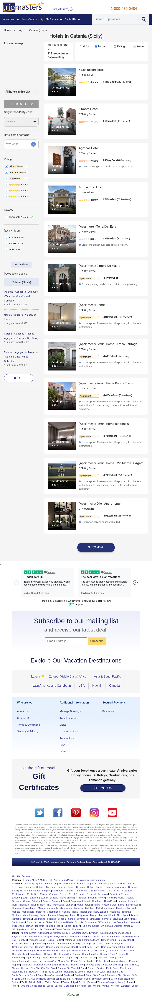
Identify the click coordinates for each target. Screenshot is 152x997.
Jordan (88, 904)
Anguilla (58, 883)
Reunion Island (19, 971)
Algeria (38, 883)
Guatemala (76, 901)
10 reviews (124, 435)
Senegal (62, 919)
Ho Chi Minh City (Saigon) (67, 954)
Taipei (32, 982)
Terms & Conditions (28, 724)
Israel (42, 904)
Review (141, 46)
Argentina (92, 883)
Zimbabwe (77, 929)
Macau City (63, 961)
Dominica (103, 894)
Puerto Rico (115, 915)
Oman (43, 915)
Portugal (103, 915)
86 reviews (124, 160)
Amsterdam (106, 933)
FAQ (62, 744)
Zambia (66, 929)
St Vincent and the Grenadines (113, 922)
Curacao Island (69, 947)
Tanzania (39, 926)
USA (81, 685)
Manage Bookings (70, 711)
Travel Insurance (69, 717)
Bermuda (80, 887)
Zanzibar (125, 986)
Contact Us (23, 717)
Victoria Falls (84, 986)
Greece (46, 901)
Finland (92, 897)
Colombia (127, 890)
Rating (121, 46)
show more (96, 547)
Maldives (89, 908)
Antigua (48, 936)
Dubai (122, 947)
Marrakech (27, 964)
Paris (83, 968)
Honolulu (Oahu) (108, 954)
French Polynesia (115, 897)
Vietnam (48, 929)
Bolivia (90, 887)
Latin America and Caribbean (51, 685)
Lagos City (71, 957)
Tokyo (74, 982)
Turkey (76, 926)
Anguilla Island (19, 936)
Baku (136, 936)
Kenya (97, 904)
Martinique (109, 908)
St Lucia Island (63, 979)
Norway (34, 915)
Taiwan (29, 926)
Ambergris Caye (80, 933)
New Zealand (101, 912)
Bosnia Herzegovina (116, 887)
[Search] (143, 19)
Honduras (97, 901)
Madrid (90, 961)
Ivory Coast (58, 904)
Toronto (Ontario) (87, 982)
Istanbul (123, 954)
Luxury (36, 676)
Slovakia (106, 919)
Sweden (134, 922)
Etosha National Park (47, 950)
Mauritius (120, 908)
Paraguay (63, 915)
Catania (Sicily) (38, 30)
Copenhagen (53, 947)
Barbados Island (37, 940)
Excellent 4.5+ (16, 237)
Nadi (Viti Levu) (131, 964)
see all (22, 378)
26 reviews (124, 515)
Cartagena (117, 943)
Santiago (68, 975)
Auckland (127, 936)
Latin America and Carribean (90, 880)
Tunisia (67, 926)
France (101, 897)
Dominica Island (109, 947)
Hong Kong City (90, 954)
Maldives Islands (118, 961)
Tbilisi (48, 982)
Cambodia (57, 890)
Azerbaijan (17, 887)
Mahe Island (102, 961)
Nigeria (126, 912)
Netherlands (86, 912)
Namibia (66, 912)
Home (7, 30)
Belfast (59, 940)
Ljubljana (102, 957)
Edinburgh (29, 950)
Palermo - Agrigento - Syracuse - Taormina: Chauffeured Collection (21, 296)
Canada (114, 685)
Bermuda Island (91, 940)
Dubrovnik (17, 950)
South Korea (18, 922)
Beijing (50, 940)
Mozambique (53, 912)
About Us (22, 711)
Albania (29, 883)
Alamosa (57, 933)
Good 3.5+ (15, 249)
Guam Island (35, 954)
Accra (33, 933)
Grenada (56, 901)
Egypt (25, 897)
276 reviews (124, 475)
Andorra (48, 883)
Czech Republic (77, 894)
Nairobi (15, 968)
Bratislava (17, 943)
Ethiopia (54, 897)
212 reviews (123, 81)
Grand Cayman (127, 950)
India (14, 904)
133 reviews (124, 317)
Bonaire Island (108, 940)
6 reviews (123, 356)
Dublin (130, 947)
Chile (109, 890)
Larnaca (83, 957)
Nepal (75, 912)
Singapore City (113, 975)
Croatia (43, 894)
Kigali (28, 957)
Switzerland (18, 926)
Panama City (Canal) (68, 968)
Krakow (44, 957)
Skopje (126, 975)
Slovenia (117, 919)
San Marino (39, 919)
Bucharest (39, 943)
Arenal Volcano (78, 936)
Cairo (76, 943)
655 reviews (124, 199)
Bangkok (22, 940)
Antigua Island (61, 936)
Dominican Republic (120, 894)
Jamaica (70, 904)
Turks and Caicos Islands (32, 986)
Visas (63, 724)
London (120, 957)
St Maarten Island (81, 979)
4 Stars (24, 190)
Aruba (112, 883)
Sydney (16, 982)
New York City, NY (40, 968)
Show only (14, 217)
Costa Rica (32, 894)
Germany (16, 901)
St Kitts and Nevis (64, 922)
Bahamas (29, 887)
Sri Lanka (39, 922)
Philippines (82, 915)
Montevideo (107, 964)
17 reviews (123, 238)
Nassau (25, 968)
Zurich (135, 986)
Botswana (133, 887)
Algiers (66, 933)
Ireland (34, 904)
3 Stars (24, 196)
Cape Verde (81, 890)
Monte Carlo (77, 964)
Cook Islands (18, 894)
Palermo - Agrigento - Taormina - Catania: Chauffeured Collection (21, 357)
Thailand (50, 926)
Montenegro (28, 912)
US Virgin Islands (20, 929)
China (117, 890)
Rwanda (27, 919)
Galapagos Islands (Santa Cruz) (76, 950)
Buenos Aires (64, 943)
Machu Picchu (78, 961)
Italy (20, 30)
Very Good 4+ (16, 243)
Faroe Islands (67, 897)
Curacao (53, 894)
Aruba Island (93, 936)
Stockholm (129, 979)
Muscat (118, 964)
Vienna (96, 986)
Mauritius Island (61, 964)
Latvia (121, 904)
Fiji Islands (81, 897)
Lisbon (92, 957)
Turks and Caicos (90, 926)
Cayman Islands (97, 890)
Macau (41, 908)
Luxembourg (29, 908)
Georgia (130, 897)
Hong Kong (110, 901)
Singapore (95, 919)
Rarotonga (125, 968)
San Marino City (115, 971)
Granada (113, 950)
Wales (57, 929)
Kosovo (106, 904)
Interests (65, 751)
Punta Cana (112, 968)
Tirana (65, 982)
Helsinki (48, 954)
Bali (14, 940)
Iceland (132, 901)
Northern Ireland (20, 915)
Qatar (126, 915)
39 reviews (125, 395)
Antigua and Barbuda (74, 883)
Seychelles (82, 919)
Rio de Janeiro (55, 971)
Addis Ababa (44, 933)
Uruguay (128, 926)
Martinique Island (43, 964)
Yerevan (115, 986)
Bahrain (40, 887)
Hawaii (97, 685)
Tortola (130, 982)
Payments (108, 711)
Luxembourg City (47, 961)
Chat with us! (59, 9)
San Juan (100, 971)
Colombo (39, 947)
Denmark (91, 894)
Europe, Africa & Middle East (37, 880)
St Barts (50, 922)
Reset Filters (21, 264)
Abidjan (25, 933)
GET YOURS (103, 788)
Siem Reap (99, 975)
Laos (113, 904)
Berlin (79, 940)
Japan (80, 904)
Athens (116, 936)
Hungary (122, 901)
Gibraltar (36, 901)
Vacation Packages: (22, 876)
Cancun (85, 943)
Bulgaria (46, 890)
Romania (16, 919)
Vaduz (50, 986)
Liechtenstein (133, 904)
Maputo (16, 964)
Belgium (62, 887)
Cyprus (63, 894)
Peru (72, 915)
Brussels (28, 943)
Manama (133, 961)
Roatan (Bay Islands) (74, 971)
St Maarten (90, 922)
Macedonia (52, 908)
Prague (91, 968)
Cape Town (96, 943)
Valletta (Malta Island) (66, 986)
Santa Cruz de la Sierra (24, 975)
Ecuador (16, 897)
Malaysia (78, 908)
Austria (131, 883)
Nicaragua (115, 912)
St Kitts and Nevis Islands (41, 979)
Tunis (15, 986)
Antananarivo (35, 936)
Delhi (89, 947)
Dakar (82, 947)
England (34, 897)
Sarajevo (79, 975)
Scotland (51, 919)
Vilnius (105, 986)
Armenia (103, 883)
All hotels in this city (18, 91)
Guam (65, 901)
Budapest (51, 943)
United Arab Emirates (111, 926)
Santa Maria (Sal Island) (49, 975)
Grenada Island (20, 954)
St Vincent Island (100, 979)
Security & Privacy (27, 731)
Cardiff (107, 943)
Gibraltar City (100, 950)
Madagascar (66, 908)
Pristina (100, 968)
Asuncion (107, 936)
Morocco (40, 912)
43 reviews (123, 121)
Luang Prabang (20, 961)
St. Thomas (116, 979)
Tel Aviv (57, 982)
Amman (94, 933)
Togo (59, 926)
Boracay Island (125, 940)
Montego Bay (92, 964)
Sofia (134, 975)
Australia (121, 883)
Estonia (44, 897)
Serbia (71, 919)
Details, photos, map (60, 89)
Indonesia (24, 904)
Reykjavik (34, 971)
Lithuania (17, 908)
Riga (43, 971)
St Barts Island (19, 979)
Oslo (53, 968)
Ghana (26, 901)
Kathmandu (18, 957)
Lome (112, 957)
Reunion (134, 915)
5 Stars (24, 184)
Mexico (131, 908)
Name (101, 46)
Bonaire (100, 887)
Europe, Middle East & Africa (67, 676)
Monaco (16, 912)
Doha (96, 947)
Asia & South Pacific (107, 676)
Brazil (15, 890)
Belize (71, 887)
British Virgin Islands (30, 890)
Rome (90, 971)
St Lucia (79, 922)
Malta (99, 908)
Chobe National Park (22, 947)
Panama (52, 915)
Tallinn (40, 982)
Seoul (88, 975)
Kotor (36, 957)
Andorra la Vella (121, 933)
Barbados (51, 887)
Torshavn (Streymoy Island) (111, 982)
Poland (93, 915)
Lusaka (33, 961)
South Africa (129, 919)
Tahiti (24, 982)
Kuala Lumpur (57, 957)
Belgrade (69, 940)
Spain (29, 922)
